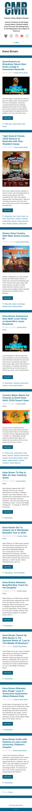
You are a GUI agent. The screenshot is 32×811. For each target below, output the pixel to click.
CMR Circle (8, 124)
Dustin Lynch (9, 453)
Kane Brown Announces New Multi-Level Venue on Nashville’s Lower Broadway (15, 320)
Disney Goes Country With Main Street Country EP (16, 236)
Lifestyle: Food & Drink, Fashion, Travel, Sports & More (15, 221)
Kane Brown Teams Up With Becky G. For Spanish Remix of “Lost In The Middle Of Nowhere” (16, 639)
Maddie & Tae (7, 306)
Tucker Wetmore (15, 463)
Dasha (14, 304)
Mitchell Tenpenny (13, 223)
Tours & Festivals (19, 572)
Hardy (23, 216)
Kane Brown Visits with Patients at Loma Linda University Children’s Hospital (14, 743)
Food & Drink (17, 124)
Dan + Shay (16, 216)
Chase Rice (8, 216)
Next (11, 792)
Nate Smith (23, 223)
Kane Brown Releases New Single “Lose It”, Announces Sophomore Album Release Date (14, 692)
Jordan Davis (18, 453)
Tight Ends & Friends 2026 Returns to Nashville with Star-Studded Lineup (13, 140)
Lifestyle (18, 218)
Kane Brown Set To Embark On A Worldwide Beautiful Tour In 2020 (15, 530)
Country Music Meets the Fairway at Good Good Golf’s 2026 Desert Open (15, 398)
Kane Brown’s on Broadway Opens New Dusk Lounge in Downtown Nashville (14, 65)
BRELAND (8, 304)
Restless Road (17, 306)
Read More (7, 118)
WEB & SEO (16, 809)
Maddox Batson (13, 460)
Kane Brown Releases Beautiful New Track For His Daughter (15, 585)
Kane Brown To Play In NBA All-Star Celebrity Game (14, 475)
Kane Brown (11, 218)
